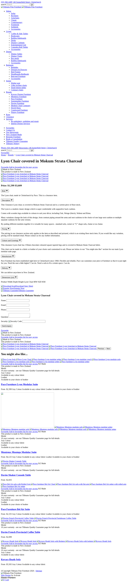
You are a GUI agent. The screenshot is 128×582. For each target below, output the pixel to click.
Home (3, 155)
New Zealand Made (14, 135)
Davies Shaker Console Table (16, 475)
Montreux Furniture (18, 97)
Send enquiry (7, 326)
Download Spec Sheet (24, 286)
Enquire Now (19, 288)
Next (108, 349)
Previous (101, 349)
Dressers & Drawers (19, 70)
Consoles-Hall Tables (19, 47)
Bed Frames (15, 72)
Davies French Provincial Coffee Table (20, 532)
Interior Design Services (20, 124)
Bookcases (15, 36)
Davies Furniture (17, 103)
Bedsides (14, 67)
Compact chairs (17, 90)
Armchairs (15, 18)
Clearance (10, 117)
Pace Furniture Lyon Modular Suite (19, 384)
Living (8, 31)
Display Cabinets (17, 43)
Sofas (13, 13)
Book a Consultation (14, 139)
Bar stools (15, 58)
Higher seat (15, 83)
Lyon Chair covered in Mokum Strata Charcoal (34, 155)
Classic (14, 20)
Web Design (6, 575)
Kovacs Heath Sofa (11, 559)
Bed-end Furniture (18, 76)
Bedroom (9, 65)
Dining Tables (16, 54)
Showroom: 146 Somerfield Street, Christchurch (38, 148)
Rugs (8, 115)
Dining (9, 52)
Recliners (14, 16)
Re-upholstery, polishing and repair (25, 121)
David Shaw (16, 108)
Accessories (15, 29)
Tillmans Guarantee (26, 291)
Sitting (8, 11)
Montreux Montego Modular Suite (18, 452)
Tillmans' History (13, 144)
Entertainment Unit (18, 45)
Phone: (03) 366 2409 (9, 148)
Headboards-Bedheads (20, 74)
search (3, 4)
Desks (13, 40)
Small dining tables (18, 88)
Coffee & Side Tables (19, 34)
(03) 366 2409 (6, 2)
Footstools (15, 25)
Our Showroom (12, 132)
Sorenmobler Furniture (20, 101)
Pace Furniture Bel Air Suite (15, 509)
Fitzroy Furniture (17, 112)
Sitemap (39, 571)
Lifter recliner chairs (19, 85)
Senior (8, 81)
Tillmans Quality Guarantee (17, 141)
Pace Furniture (16, 99)
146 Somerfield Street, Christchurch (27, 2)
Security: (4, 321)
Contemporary (16, 22)
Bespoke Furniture (13, 137)
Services (9, 119)
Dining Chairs (16, 56)
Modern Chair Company (20, 106)
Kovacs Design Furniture (21, 94)
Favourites (10, 128)
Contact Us (10, 130)
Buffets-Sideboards (18, 38)
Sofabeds (14, 27)
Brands (9, 92)
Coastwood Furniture (19, 110)
